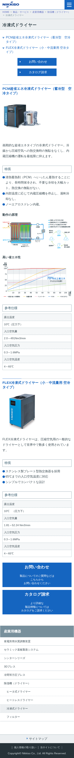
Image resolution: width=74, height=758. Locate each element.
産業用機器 (38, 12)
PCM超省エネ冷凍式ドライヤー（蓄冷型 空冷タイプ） (38, 39)
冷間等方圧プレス (14, 674)
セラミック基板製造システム (21, 649)
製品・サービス (21, 12)
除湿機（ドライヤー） (58, 12)
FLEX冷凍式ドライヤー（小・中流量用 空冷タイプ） (37, 49)
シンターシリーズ (14, 658)
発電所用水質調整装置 (17, 641)
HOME (5, 12)
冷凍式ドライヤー (17, 708)
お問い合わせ (38, 61)
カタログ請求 (38, 72)
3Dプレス (9, 666)
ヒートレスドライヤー (20, 700)
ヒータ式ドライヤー (19, 691)
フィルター (13, 716)
